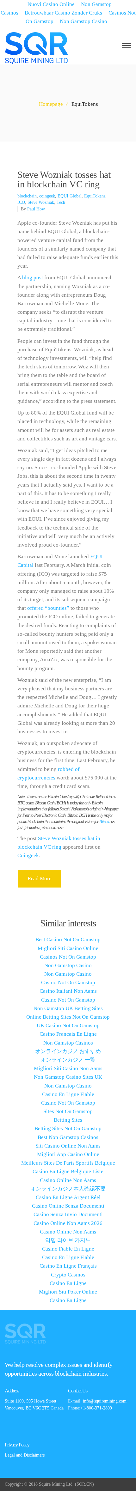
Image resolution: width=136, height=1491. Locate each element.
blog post (32, 278)
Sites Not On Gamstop (68, 1111)
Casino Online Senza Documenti (68, 1206)
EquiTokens (94, 196)
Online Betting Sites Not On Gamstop (68, 1017)
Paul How (36, 209)
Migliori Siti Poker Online (68, 1292)
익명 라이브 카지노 (68, 1240)
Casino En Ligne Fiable (68, 1094)
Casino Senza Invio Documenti (68, 1214)
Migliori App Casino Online (68, 1154)
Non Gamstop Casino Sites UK (68, 1077)
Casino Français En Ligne (68, 1034)
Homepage (51, 104)
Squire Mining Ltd (55, 1484)
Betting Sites (68, 1120)
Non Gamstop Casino (83, 21)
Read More (39, 879)
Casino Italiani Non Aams (68, 991)
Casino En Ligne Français (68, 1266)
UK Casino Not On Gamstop (68, 1025)
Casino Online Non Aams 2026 (68, 1223)
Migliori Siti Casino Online (68, 948)
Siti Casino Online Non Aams (68, 1146)
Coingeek (28, 855)
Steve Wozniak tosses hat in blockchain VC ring (64, 179)
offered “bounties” (48, 608)
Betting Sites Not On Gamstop (68, 1128)
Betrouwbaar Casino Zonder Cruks (63, 13)
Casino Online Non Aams (68, 1180)
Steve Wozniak (41, 202)
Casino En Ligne (68, 1283)
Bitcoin (104, 821)
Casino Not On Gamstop (68, 982)
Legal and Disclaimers (25, 1455)
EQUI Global (70, 196)
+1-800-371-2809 (96, 1408)
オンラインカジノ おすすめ (68, 1051)
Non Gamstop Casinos (68, 1043)
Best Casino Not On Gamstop (68, 939)
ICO (21, 202)
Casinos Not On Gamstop (68, 957)
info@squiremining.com (105, 1401)
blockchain (27, 196)
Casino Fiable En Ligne (68, 1249)
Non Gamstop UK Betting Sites (68, 1008)
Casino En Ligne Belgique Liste (68, 1171)
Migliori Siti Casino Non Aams (68, 1068)
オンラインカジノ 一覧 (68, 1060)
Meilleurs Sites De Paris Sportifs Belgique (68, 1163)
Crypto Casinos (68, 1275)
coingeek (47, 196)
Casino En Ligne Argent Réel (68, 1197)
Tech (61, 202)
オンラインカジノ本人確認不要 (68, 1189)
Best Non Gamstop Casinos (68, 1137)
